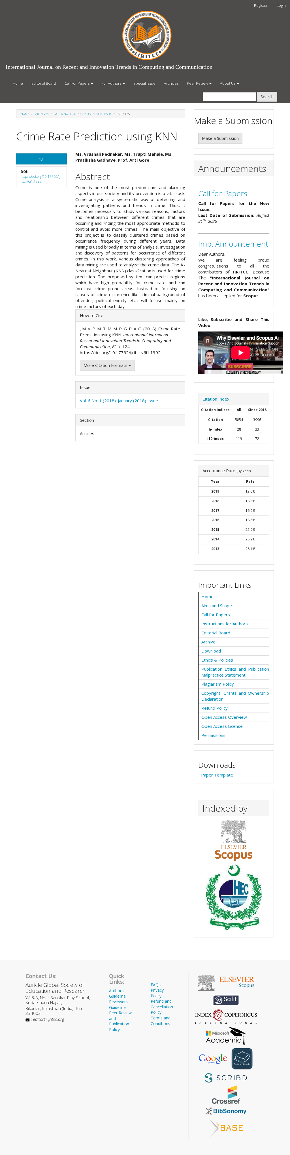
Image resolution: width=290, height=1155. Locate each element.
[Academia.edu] (242, 1058)
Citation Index (215, 399)
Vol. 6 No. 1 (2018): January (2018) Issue (83, 114)
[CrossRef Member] (226, 1094)
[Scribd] (226, 1077)
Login (281, 5)
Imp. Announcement (233, 244)
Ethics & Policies (217, 660)
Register (261, 5)
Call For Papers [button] (77, 83)
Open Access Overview (224, 717)
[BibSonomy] (226, 1110)
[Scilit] (226, 999)
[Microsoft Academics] (226, 1035)
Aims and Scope (216, 605)
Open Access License (222, 726)
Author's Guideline (117, 993)
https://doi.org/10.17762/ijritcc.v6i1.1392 (41, 179)
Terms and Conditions (160, 1020)
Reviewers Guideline (118, 1004)
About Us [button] (228, 83)
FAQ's (156, 984)
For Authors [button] (112, 83)
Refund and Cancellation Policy (162, 1006)
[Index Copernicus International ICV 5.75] (226, 1016)
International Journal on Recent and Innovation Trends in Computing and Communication (109, 67)
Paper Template (217, 775)
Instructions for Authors (224, 623)
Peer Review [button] (198, 83)
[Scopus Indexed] (233, 840)
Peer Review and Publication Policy (120, 1021)
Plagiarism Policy (217, 684)
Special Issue (144, 83)
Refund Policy (214, 708)
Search (267, 96)
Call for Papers (222, 193)
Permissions (213, 735)
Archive (208, 642)
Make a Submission (220, 138)
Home (18, 83)
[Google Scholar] (212, 1058)
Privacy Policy (157, 992)
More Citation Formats (106, 365)
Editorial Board (43, 83)
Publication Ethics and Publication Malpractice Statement (235, 672)
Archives (171, 83)
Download (211, 651)
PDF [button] (41, 159)
